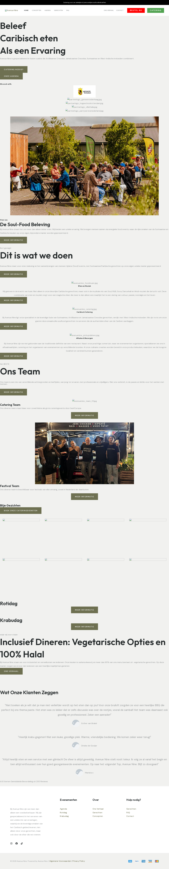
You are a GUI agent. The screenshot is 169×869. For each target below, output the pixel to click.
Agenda (63, 809)
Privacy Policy (78, 861)
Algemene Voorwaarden (60, 861)
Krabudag (64, 816)
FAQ (128, 812)
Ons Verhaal (98, 809)
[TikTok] (22, 843)
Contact (130, 816)
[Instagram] (11, 843)
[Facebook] (16, 843)
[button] (136, 10)
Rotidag (63, 812)
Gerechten (97, 812)
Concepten (98, 816)
